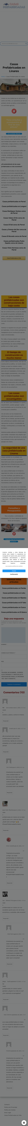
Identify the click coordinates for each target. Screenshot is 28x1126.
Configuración (14, 574)
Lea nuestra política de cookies (14, 566)
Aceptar (14, 571)
